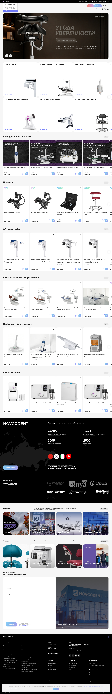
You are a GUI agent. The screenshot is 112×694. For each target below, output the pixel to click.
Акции (91, 5)
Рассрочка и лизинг (73, 663)
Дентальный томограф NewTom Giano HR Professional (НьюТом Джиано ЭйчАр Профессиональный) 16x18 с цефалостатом (68, 261)
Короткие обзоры (73, 671)
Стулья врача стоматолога (27, 652)
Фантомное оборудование (27, 665)
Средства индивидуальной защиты (29, 669)
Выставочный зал (52, 669)
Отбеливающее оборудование (28, 657)
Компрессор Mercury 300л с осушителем (67, 167)
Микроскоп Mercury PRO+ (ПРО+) (39, 212)
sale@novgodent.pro (104, 1)
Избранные (91, 683)
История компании (10, 467)
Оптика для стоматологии (9, 662)
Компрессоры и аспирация (9, 658)
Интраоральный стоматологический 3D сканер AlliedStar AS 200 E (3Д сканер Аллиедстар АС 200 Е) (41, 356)
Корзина (91, 681)
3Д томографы (11, 229)
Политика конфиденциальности (96, 665)
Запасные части (24, 667)
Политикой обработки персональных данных (93, 686)
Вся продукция (8, 94)
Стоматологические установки (21, 278)
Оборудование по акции (17, 137)
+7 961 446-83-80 (52, 648)
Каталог (99, 5)
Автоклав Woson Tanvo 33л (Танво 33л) (94, 402)
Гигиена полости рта (25, 659)
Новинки (8, 182)
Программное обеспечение (27, 671)
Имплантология (24, 661)
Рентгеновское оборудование (10, 660)
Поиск (106, 5)
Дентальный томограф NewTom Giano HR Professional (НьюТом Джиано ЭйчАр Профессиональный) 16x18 (94, 261)
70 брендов (12, 484)
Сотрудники (50, 680)
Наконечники (6, 664)
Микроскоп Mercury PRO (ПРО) (12, 212)
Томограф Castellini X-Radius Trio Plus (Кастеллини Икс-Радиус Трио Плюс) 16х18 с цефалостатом (15, 261)
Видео (70, 669)
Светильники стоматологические (28, 663)
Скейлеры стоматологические (27, 645)
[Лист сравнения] (99, 9)
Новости (50, 665)
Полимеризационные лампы (9, 668)
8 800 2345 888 (94, 1)
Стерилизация (11, 373)
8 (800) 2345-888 (52, 644)
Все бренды (51, 497)
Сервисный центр (73, 667)
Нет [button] (14, 10)
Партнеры (50, 673)
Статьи (49, 667)
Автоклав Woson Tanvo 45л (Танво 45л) (41, 402)
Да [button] (6, 10)
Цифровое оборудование (17, 324)
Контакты (28, 9)
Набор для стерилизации (10, 402)
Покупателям (22, 9)
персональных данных (23, 625)
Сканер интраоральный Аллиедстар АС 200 (15, 167)
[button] (6, 55)
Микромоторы (6, 666)
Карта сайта (92, 663)
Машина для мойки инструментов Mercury (68, 402)
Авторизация (92, 672)
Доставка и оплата (73, 665)
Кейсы (49, 671)
